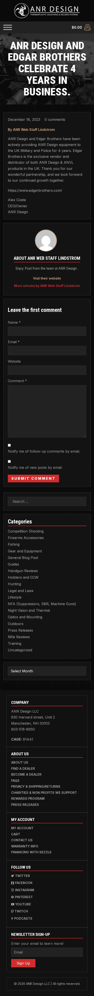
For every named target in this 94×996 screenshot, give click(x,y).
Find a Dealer (23, 768)
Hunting (14, 584)
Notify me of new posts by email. (35, 467)
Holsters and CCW (23, 577)
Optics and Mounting (25, 617)
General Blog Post (23, 557)
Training (14, 643)
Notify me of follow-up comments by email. (44, 451)
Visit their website (47, 278)
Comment (17, 381)
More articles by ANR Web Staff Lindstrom (47, 286)
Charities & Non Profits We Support (44, 792)
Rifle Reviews (19, 637)
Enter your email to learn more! (37, 943)
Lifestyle (14, 597)
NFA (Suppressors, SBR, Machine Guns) (42, 604)
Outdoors (15, 624)
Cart (15, 834)
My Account (22, 828)
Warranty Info (24, 846)
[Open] (7, 27)
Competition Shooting (26, 531)
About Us (19, 762)
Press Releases (20, 630)
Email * (14, 342)
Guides (13, 564)
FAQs (15, 780)
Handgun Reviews (23, 571)
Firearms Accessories (26, 538)
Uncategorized (20, 650)
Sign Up (23, 963)
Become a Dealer (26, 774)
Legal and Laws (20, 590)
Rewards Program (28, 798)
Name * (14, 322)
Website (14, 361)
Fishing (13, 544)
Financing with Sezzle (31, 852)
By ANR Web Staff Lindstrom (31, 130)
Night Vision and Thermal (29, 610)
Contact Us (22, 840)
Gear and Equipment (25, 551)
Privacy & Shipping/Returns (35, 786)
